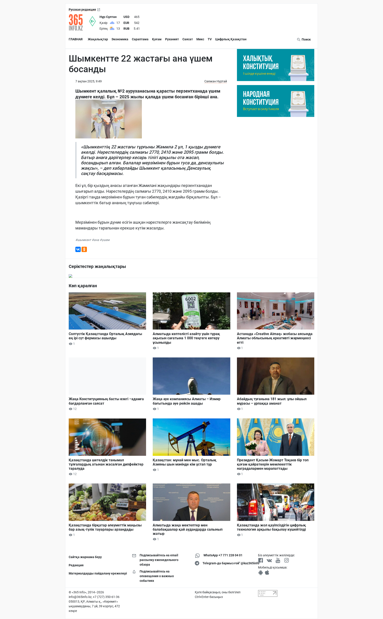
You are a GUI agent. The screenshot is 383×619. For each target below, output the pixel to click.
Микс (200, 39)
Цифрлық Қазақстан (230, 39)
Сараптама (140, 39)
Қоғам (157, 39)
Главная (75, 39)
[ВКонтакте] (78, 249)
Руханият (172, 39)
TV (210, 39)
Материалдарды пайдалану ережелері (97, 573)
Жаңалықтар (98, 39)
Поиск (306, 39)
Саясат (187, 39)
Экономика (119, 39)
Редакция (76, 565)
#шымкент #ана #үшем (92, 240)
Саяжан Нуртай (215, 81)
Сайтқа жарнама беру (85, 557)
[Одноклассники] (84, 249)
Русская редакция (82, 9)
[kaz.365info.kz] (79, 22)
